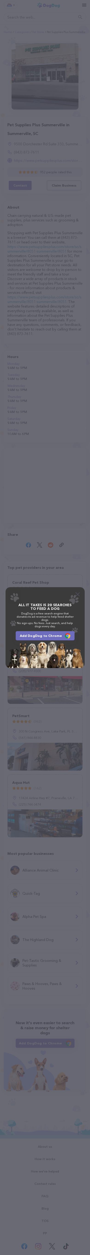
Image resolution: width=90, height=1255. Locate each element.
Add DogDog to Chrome (41, 636)
